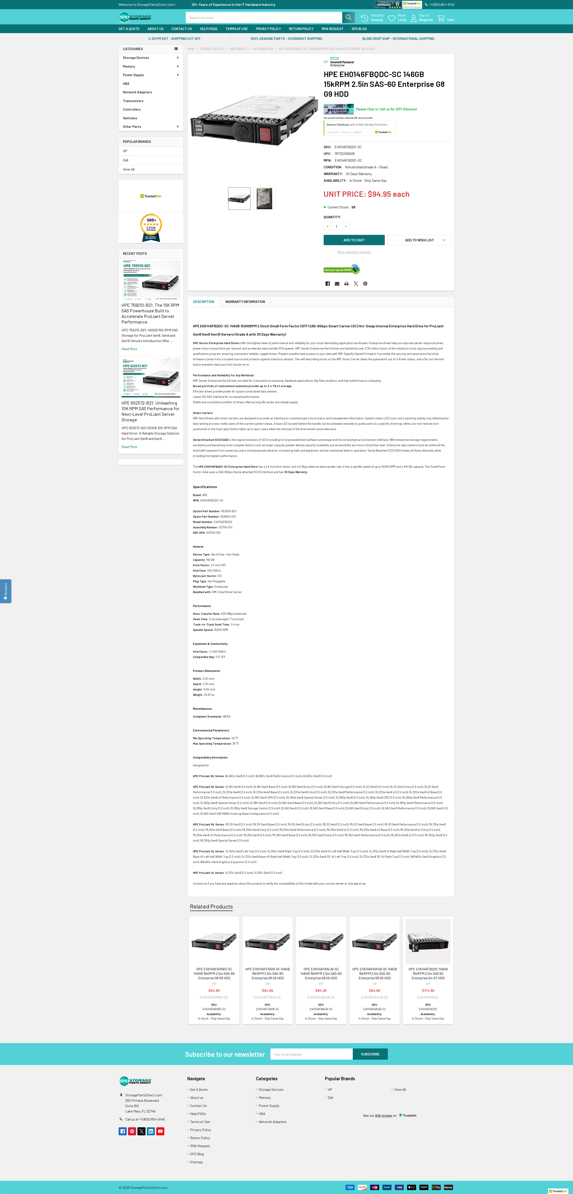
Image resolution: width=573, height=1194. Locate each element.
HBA (126, 83)
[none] (254, 121)
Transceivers (133, 101)
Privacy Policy (268, 29)
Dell (125, 160)
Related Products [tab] (211, 906)
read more (129, 349)
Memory (129, 66)
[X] (356, 284)
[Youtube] (160, 1131)
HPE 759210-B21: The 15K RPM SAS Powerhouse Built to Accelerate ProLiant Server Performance (150, 313)
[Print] (346, 284)
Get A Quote (129, 29)
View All (129, 169)
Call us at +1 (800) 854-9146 (145, 1119)
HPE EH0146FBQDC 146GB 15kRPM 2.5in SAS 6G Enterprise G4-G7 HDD (428, 973)
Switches (130, 118)
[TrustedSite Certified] (412, 5)
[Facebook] (328, 284)
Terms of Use (236, 29)
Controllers (132, 109)
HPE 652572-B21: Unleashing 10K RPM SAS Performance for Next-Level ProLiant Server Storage (150, 411)
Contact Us (181, 29)
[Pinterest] (365, 284)
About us (155, 29)
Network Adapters (137, 92)
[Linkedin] (151, 1131)
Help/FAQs (208, 29)
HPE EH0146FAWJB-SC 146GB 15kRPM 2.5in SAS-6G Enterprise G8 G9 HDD (321, 973)
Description (203, 302)
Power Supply (133, 75)
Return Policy (301, 29)
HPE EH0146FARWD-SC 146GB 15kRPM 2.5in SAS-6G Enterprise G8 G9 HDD (214, 973)
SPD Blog (359, 29)
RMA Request (333, 29)
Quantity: (332, 217)
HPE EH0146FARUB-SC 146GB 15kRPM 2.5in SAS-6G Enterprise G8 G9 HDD (374, 973)
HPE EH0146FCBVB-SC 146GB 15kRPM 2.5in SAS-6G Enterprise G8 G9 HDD (267, 973)
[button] (419, 240)
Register (426, 19)
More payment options (354, 252)
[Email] (337, 284)
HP (125, 151)
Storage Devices (136, 58)
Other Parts (132, 126)
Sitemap (196, 1162)
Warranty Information (245, 302)
